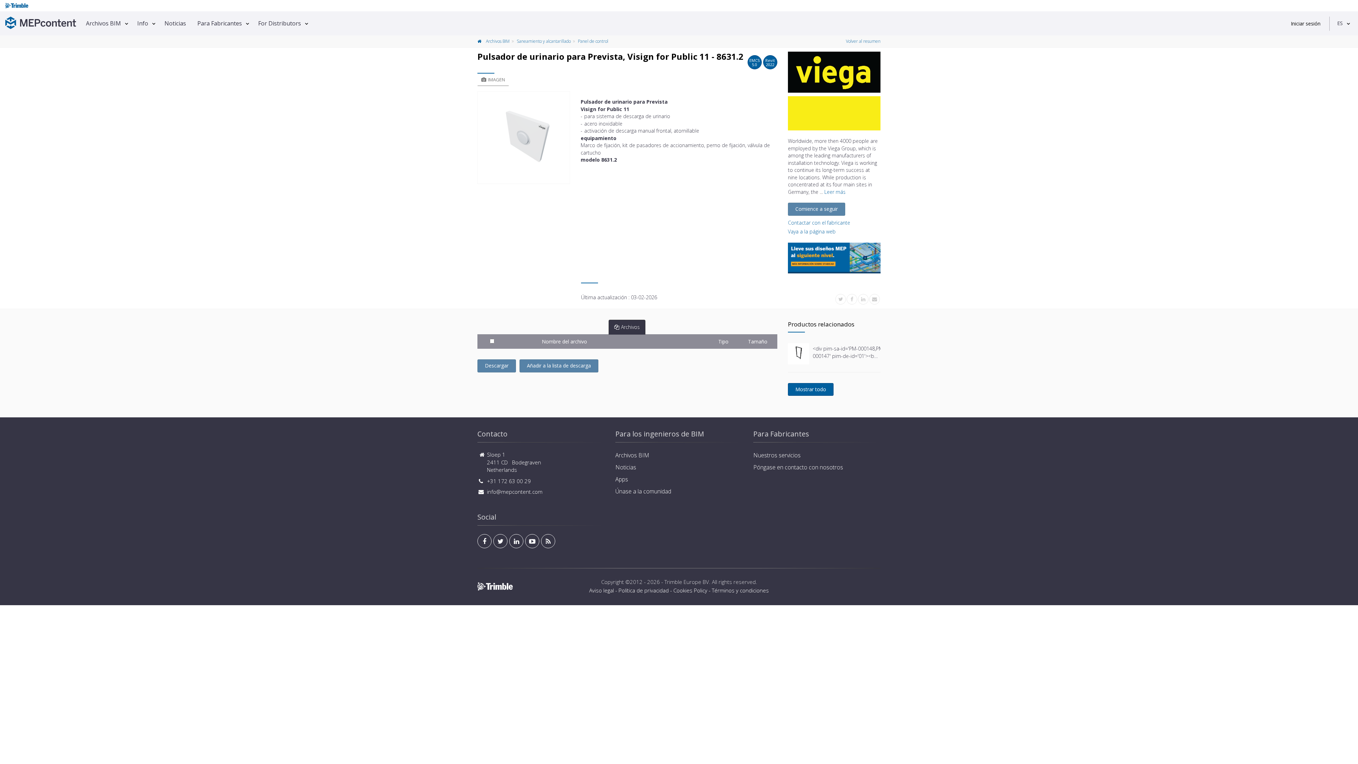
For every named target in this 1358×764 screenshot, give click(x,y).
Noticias (175, 23)
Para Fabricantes (219, 23)
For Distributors (279, 23)
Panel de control (593, 41)
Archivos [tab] (630, 327)
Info (142, 23)
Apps (621, 479)
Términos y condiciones (740, 590)
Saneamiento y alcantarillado (544, 41)
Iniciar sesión (1306, 23)
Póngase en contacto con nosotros (798, 467)
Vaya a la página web (812, 231)
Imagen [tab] (496, 79)
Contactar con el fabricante (819, 222)
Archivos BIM (103, 23)
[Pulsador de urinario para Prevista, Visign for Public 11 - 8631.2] (524, 138)
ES (1340, 23)
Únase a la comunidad (643, 491)
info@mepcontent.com (514, 491)
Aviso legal (601, 590)
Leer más (835, 192)
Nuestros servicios (777, 455)
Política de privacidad (644, 590)
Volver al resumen (863, 41)
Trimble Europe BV (687, 581)
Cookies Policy (690, 590)
